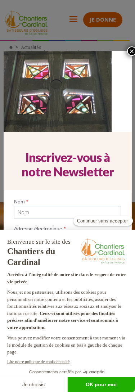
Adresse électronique (40, 228)
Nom (21, 201)
